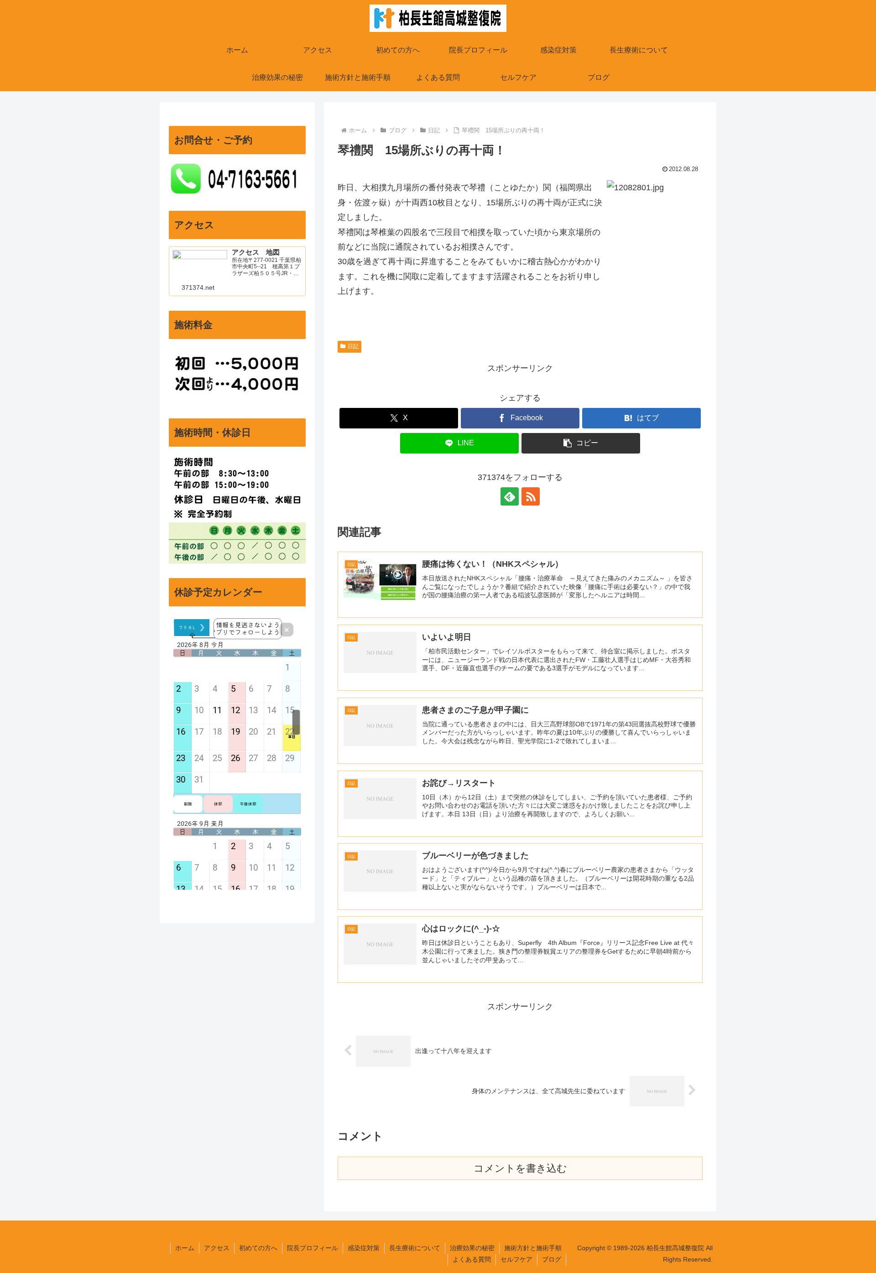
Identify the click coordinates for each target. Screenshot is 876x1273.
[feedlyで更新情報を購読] (510, 496)
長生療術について (414, 1248)
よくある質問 (472, 1259)
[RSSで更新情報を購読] (530, 496)
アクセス (216, 1248)
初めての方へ (258, 1248)
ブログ (551, 1259)
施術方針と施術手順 (533, 1248)
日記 (353, 346)
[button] (580, 443)
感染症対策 (364, 1248)
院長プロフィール (312, 1248)
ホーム (184, 1248)
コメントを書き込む (520, 1168)
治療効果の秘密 (472, 1248)
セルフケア (516, 1259)
